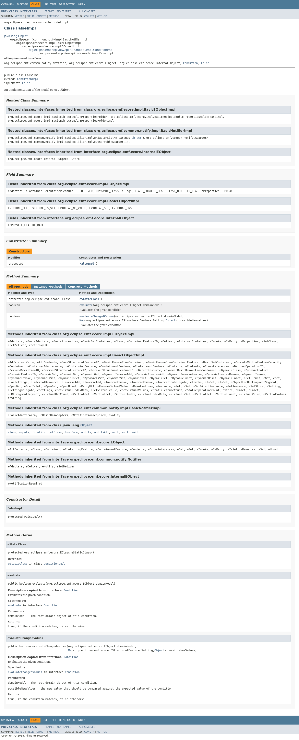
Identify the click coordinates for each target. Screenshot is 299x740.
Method (54, 16)
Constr (41, 16)
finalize (38, 432)
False (205, 63)
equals (24, 432)
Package (22, 4)
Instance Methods (48, 286)
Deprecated (67, 4)
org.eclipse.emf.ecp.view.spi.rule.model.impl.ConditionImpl (70, 49)
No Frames (64, 11)
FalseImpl (87, 263)
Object (136, 137)
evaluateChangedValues (97, 316)
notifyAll (101, 432)
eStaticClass (89, 299)
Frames (50, 11)
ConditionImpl (27, 79)
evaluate (86, 305)
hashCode (71, 432)
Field (30, 16)
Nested (19, 16)
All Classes (87, 11)
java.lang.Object (15, 36)
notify (86, 432)
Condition (190, 63)
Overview (7, 4)
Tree (53, 4)
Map (82, 320)
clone (12, 432)
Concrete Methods (83, 286)
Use (45, 4)
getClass (55, 432)
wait (115, 432)
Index (81, 4)
